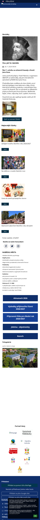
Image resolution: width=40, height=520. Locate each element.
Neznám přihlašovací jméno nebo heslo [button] (19, 489)
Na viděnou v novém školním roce (13, 171)
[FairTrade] (13, 442)
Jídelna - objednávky (20, 327)
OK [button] (35, 516)
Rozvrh (20, 336)
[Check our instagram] (18, 246)
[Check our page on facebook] (6, 246)
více (5, 149)
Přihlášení (10, 1)
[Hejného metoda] (27, 442)
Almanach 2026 (20, 298)
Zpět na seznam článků (12, 119)
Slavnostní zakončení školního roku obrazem (17, 226)
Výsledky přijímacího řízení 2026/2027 (20, 307)
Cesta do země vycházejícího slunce (13, 198)
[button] (2, 1)
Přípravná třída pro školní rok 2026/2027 (20, 317)
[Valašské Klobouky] (27, 433)
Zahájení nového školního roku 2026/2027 (16, 144)
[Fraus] (13, 451)
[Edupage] (13, 433)
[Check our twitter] (12, 246)
